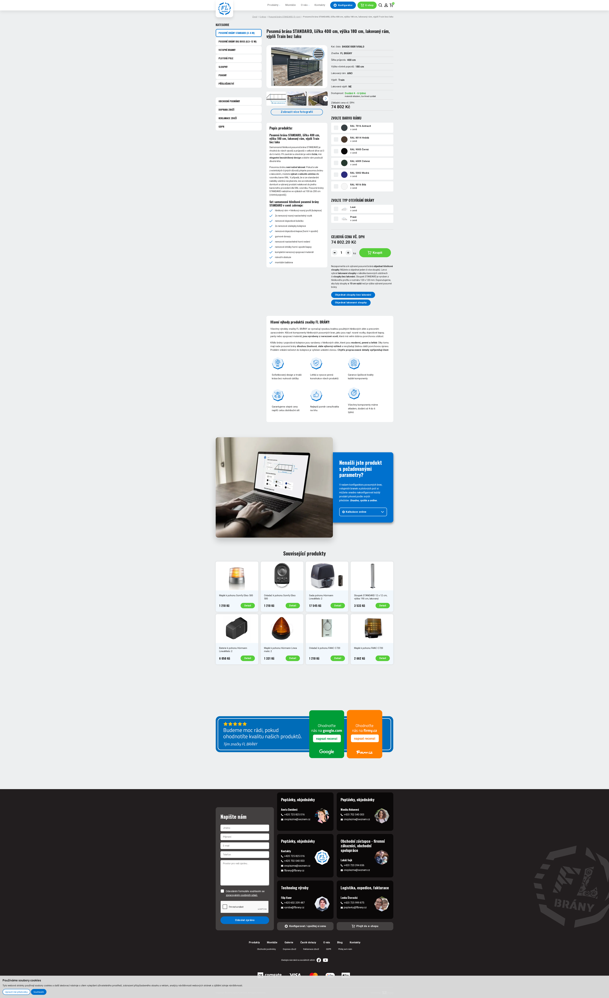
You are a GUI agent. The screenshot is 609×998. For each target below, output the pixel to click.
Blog (340, 942)
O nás (304, 4)
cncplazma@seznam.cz (297, 819)
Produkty (272, 4)
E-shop (263, 17)
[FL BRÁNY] (224, 8)
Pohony (223, 75)
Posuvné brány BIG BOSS (237, 41)
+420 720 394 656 (354, 865)
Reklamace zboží (228, 118)
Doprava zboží (226, 109)
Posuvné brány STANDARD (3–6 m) (284, 17)
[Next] (326, 98)
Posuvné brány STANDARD (237, 33)
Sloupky (223, 66)
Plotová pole (226, 58)
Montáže (290, 4)
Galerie (289, 942)
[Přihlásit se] (386, 5)
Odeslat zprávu (244, 920)
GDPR (221, 126)
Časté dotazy (308, 942)
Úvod (254, 17)
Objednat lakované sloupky (351, 302)
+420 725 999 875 (354, 902)
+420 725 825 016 (294, 814)
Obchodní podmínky (229, 101)
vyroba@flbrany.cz (294, 907)
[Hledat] (380, 5)
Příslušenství (226, 83)
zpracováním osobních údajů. (242, 895)
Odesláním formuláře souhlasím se (245, 893)
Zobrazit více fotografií (297, 111)
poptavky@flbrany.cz (355, 907)
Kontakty (319, 4)
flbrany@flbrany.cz (294, 870)
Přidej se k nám (345, 949)
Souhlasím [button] (38, 992)
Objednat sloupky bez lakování (353, 294)
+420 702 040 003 (354, 814)
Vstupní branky (227, 50)
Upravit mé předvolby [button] (16, 992)
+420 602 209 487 (294, 902)
